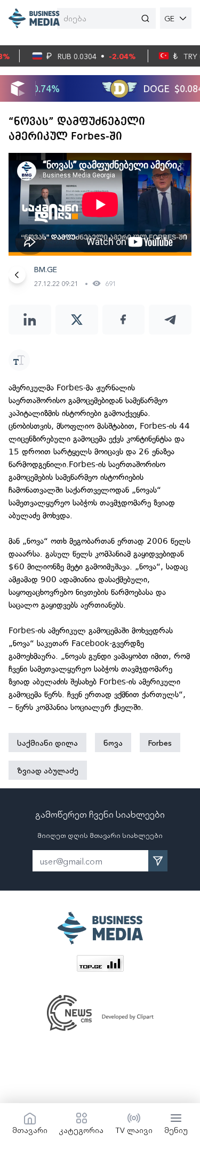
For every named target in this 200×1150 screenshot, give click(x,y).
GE (169, 18)
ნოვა (113, 742)
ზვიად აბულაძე (47, 770)
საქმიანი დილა (47, 742)
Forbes (160, 742)
